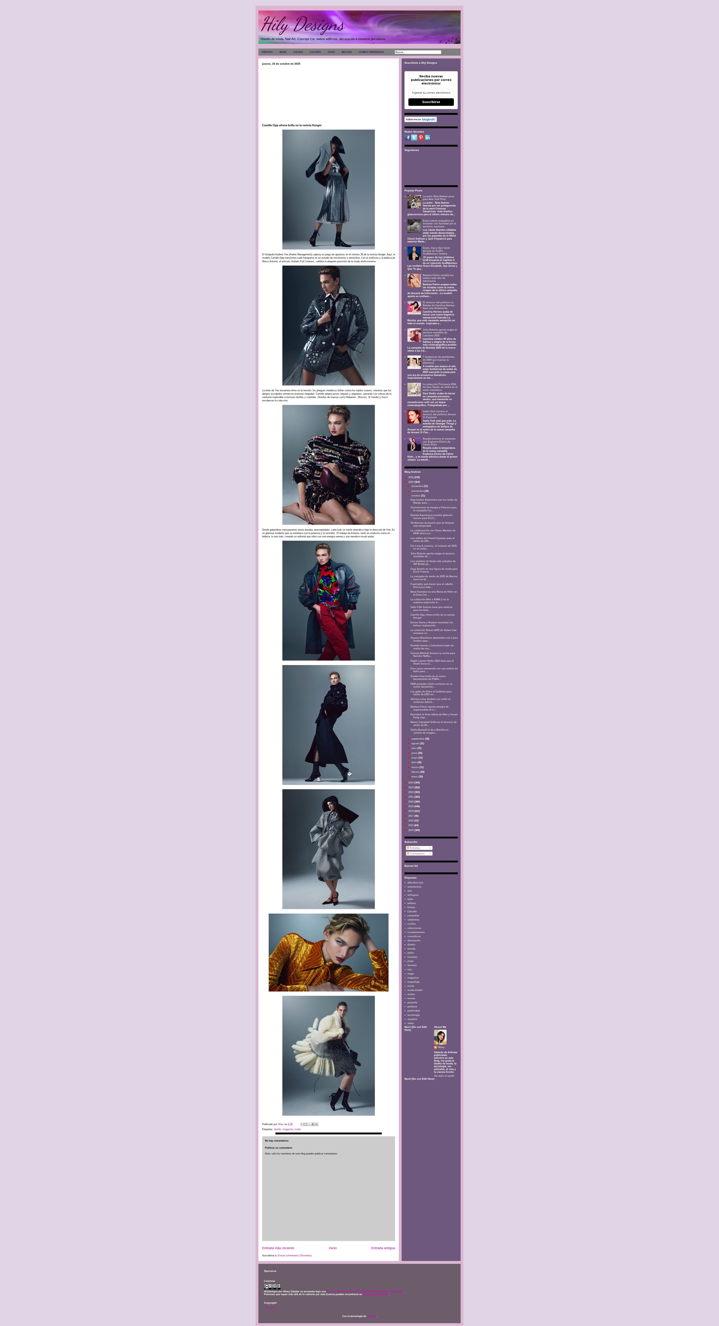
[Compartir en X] (309, 1124)
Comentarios (416, 853)
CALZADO (315, 52)
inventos (412, 957)
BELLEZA (347, 52)
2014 (411, 830)
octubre (416, 495)
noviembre (417, 491)
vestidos (412, 1019)
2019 (411, 806)
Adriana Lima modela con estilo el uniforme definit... (430, 700)
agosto (415, 743)
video (410, 1023)
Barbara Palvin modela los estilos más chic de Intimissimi (438, 278)
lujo (409, 969)
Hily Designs (302, 24)
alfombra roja (415, 882)
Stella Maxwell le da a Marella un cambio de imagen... (429, 731)
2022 (411, 792)
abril (414, 762)
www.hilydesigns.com (376, 1294)
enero (415, 776)
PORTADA (267, 52)
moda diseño (415, 990)
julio (414, 748)
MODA (283, 52)
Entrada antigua (383, 1248)
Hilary (441, 1047)
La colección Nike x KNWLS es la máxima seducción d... (429, 601)
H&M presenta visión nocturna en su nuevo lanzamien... (431, 685)
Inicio (333, 1248)
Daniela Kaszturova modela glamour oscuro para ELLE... (431, 517)
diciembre (417, 486)
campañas (413, 915)
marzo (415, 767)
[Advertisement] (328, 93)
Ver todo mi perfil (444, 1075)
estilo (410, 952)
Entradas (414, 848)
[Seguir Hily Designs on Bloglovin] (420, 121)
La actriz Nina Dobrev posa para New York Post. (438, 198)
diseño (277, 1129)
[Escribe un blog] (306, 1124)
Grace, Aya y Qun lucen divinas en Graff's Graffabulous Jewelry (436, 250)
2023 (411, 787)
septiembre (418, 738)
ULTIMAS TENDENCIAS (371, 52)
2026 (411, 477)
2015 (411, 825)
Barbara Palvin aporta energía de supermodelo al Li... (429, 708)
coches (411, 923)
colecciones (414, 928)
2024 (411, 782)
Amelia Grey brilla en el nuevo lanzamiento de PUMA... (428, 678)
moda (298, 1129)
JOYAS (331, 52)
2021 (411, 796)
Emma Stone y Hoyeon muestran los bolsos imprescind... (431, 624)
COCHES (298, 52)
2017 (411, 816)
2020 (411, 801)
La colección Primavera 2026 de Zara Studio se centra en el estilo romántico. (440, 387)
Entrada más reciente (278, 1248)
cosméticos (414, 936)
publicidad (413, 1010)
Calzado (412, 911)
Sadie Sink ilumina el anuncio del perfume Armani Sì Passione (439, 414)
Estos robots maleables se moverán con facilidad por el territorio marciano (439, 223)
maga (410, 973)
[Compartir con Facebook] (313, 1124)
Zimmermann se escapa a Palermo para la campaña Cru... (433, 509)
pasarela (412, 1002)
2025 (411, 482)
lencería (412, 965)
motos (411, 994)
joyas (410, 961)
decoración (413, 940)
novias (411, 998)
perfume (412, 1006)
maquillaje (413, 981)
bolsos (411, 907)
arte (409, 890)
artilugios (412, 895)
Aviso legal (270, 1307)
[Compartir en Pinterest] (316, 1124)
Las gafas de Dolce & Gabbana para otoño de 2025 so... (431, 693)
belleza (411, 903)
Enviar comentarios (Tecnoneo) (295, 1255)
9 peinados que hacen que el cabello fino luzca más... (431, 585)
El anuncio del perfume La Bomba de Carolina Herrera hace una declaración (438, 305)
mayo (414, 757)
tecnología (413, 1015)
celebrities (413, 919)
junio (414, 753)
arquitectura (414, 886)
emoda (411, 948)
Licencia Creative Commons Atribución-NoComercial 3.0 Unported (365, 1291)
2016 (411, 820)
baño (410, 899)
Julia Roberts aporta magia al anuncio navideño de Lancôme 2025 (440, 332)
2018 (411, 811)
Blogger (371, 1316)
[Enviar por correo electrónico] (302, 1124)
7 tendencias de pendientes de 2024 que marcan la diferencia (438, 359)
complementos (416, 932)
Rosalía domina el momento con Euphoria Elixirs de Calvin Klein (439, 441)
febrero (415, 772)
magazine (288, 1129)
